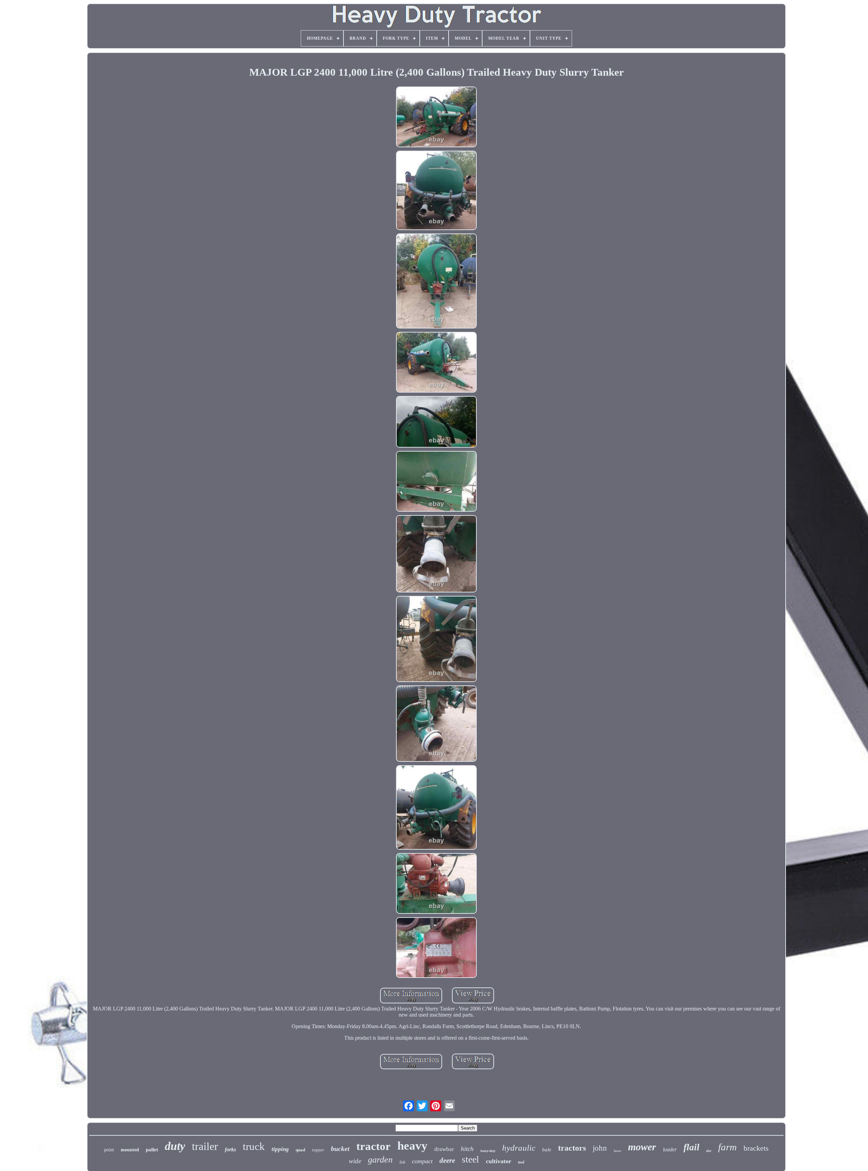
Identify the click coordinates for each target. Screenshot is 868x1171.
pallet (152, 1149)
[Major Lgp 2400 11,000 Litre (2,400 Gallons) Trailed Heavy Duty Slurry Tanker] (436, 118)
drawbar (444, 1149)
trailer (205, 1146)
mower (642, 1146)
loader (670, 1149)
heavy (412, 1145)
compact (422, 1161)
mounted (130, 1149)
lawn (617, 1151)
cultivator (498, 1161)
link (402, 1162)
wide (355, 1161)
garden (380, 1160)
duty (175, 1146)
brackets (756, 1148)
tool (521, 1162)
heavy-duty (487, 1151)
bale (546, 1149)
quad (300, 1149)
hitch (467, 1148)
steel (470, 1159)
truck (254, 1146)
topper (318, 1149)
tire (708, 1151)
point (109, 1149)
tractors (572, 1148)
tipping (280, 1149)
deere (447, 1160)
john (600, 1148)
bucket (340, 1148)
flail (691, 1147)
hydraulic (518, 1147)
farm (727, 1146)
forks (230, 1149)
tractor (373, 1146)
